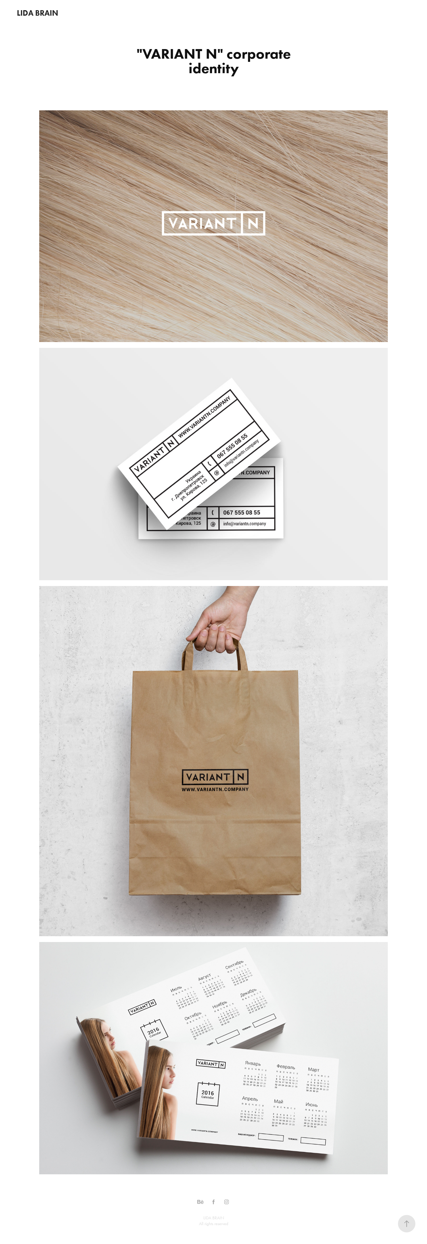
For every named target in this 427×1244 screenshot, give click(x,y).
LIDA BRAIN (37, 13)
